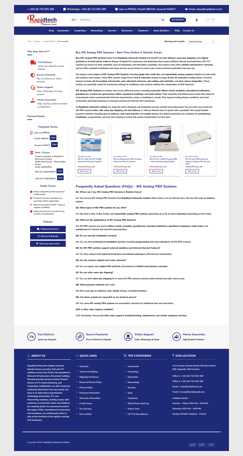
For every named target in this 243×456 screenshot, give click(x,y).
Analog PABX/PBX (49, 41)
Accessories (63, 30)
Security (112, 30)
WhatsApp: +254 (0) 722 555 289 (81, 9)
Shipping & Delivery (49, 229)
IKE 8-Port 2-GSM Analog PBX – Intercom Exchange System (163, 160)
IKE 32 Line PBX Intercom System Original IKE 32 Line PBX (197, 161)
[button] (197, 19)
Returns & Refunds (49, 236)
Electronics (127, 30)
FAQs (177, 30)
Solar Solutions (161, 30)
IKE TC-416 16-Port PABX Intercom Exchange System (89, 160)
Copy (53, 137)
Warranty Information (49, 243)
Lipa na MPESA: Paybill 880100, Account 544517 (142, 9)
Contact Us (188, 30)
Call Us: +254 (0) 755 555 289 (32, 9)
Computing (79, 30)
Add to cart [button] (84, 171)
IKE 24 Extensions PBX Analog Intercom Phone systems (127, 160)
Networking (97, 30)
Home (29, 41)
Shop (51, 30)
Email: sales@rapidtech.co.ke (201, 9)
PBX (208, 61)
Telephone (143, 30)
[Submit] (162, 20)
